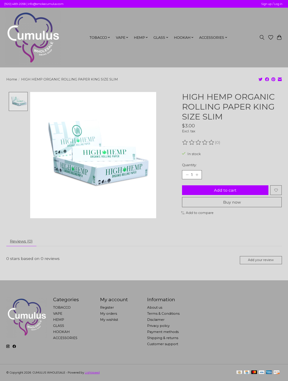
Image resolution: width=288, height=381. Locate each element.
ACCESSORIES (65, 338)
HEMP (58, 320)
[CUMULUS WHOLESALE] (33, 37)
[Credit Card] (247, 372)
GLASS (58, 326)
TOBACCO (62, 307)
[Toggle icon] (262, 37)
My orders (108, 314)
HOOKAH (61, 332)
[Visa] (262, 372)
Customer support (162, 344)
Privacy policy (158, 326)
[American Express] (269, 372)
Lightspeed (92, 372)
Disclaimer (155, 320)
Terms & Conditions (163, 314)
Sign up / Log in (271, 4)
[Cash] (239, 372)
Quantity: (189, 165)
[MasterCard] (254, 372)
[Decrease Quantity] (187, 175)
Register (107, 307)
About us (154, 307)
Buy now (232, 202)
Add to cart (225, 190)
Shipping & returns (162, 338)
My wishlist (109, 320)
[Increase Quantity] (197, 175)
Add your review (261, 260)
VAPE (57, 314)
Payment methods (163, 332)
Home (11, 79)
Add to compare (200, 213)
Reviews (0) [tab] (21, 241)
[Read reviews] (198, 142)
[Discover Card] (276, 372)
